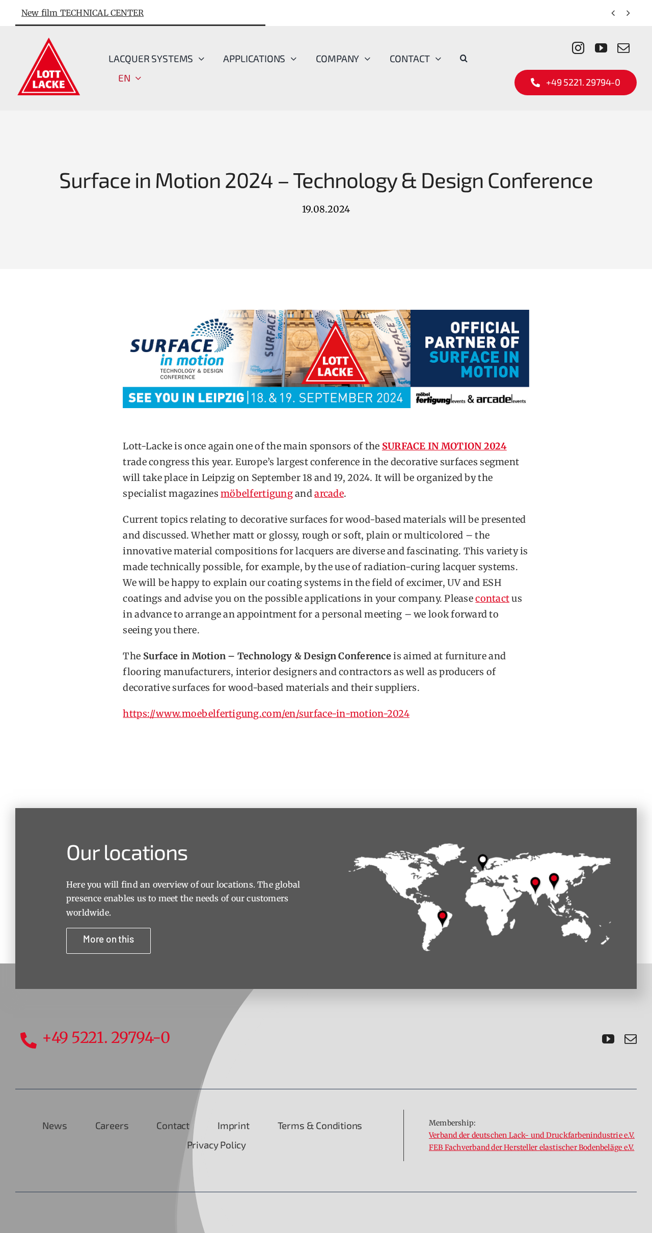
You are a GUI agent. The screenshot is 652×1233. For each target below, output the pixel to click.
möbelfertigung (257, 493)
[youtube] (601, 48)
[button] (464, 58)
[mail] (623, 48)
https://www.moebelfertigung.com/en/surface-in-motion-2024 (266, 713)
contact (492, 598)
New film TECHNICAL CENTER (82, 13)
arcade (329, 493)
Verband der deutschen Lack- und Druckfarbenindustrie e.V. (532, 1135)
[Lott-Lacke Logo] (48, 39)
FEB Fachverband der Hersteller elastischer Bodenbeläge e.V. (531, 1147)
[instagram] (578, 48)
